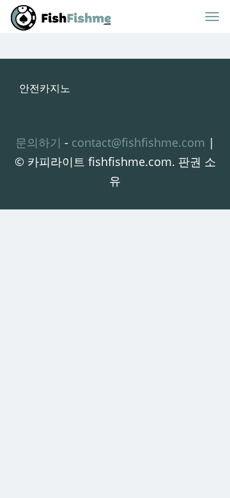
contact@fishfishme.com (138, 142)
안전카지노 (44, 88)
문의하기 (38, 142)
